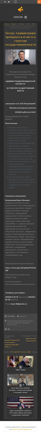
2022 (28, 24)
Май (33, 24)
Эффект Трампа (20, 370)
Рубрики (13, 24)
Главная (6, 24)
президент (26, 323)
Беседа (30, 321)
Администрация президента (17, 321)
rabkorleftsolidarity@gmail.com (21, 429)
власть (9, 323)
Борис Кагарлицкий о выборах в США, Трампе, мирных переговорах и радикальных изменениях (20, 413)
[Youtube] (5, 2)
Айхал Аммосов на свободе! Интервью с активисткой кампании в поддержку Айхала (20, 390)
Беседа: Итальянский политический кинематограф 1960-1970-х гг (12, 343)
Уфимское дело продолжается (31, 340)
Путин (9, 324)
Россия (14, 324)
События (21, 24)
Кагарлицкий (17, 323)
